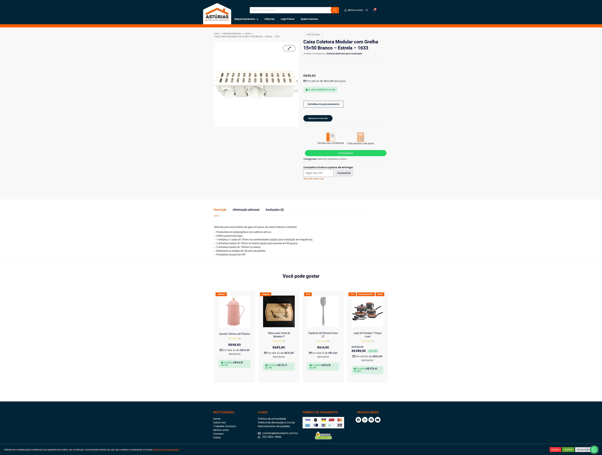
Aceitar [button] (568, 449)
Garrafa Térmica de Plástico (234, 333)
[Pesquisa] (335, 10)
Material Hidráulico (232, 33)
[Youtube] (377, 420)
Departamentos (244, 19)
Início (216, 33)
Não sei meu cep (313, 178)
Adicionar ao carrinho (318, 118)
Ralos (248, 33)
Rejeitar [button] (555, 449)
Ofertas (269, 19)
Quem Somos (309, 19)
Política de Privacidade (166, 449)
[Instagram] (365, 420)
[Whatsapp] (594, 449)
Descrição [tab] (220, 209)
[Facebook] (358, 420)
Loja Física (287, 19)
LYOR (308, 294)
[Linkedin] (371, 420)
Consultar (344, 173)
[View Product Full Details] (235, 327)
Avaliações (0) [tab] (275, 209)
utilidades (221, 294)
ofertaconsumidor (365, 294)
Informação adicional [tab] (246, 209)
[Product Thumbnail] (289, 48)
